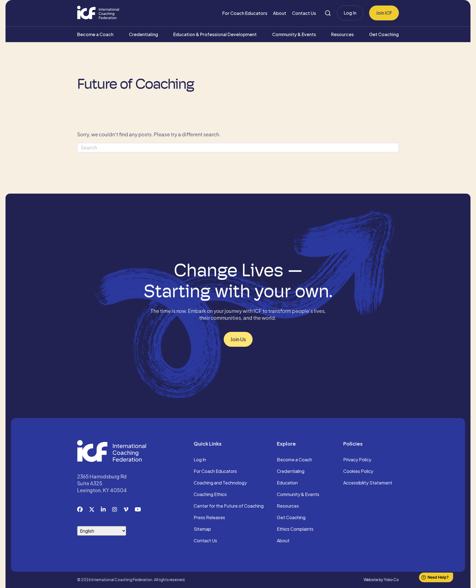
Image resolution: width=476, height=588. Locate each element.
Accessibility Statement (367, 483)
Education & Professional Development (215, 34)
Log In (350, 13)
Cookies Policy (358, 471)
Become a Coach (95, 34)
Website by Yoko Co (381, 579)
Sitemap (202, 529)
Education (287, 483)
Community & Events (294, 34)
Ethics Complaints (295, 529)
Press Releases (209, 517)
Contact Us (304, 13)
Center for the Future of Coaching (229, 506)
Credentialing (143, 34)
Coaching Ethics (210, 494)
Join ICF (384, 13)
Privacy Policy (357, 459)
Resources (342, 34)
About (279, 13)
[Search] (327, 13)
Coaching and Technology (220, 483)
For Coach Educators (244, 13)
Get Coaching (384, 34)
